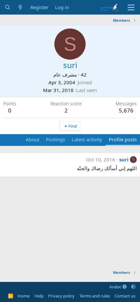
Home (24, 296)
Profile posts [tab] (123, 139)
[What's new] (20, 7)
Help (39, 296)
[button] (133, 286)
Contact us (125, 296)
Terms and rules (94, 296)
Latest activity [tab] (87, 139)
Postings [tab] (55, 139)
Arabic (115, 287)
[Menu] (131, 7)
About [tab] (32, 139)
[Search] (7, 7)
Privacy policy (61, 296)
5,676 (126, 110)
